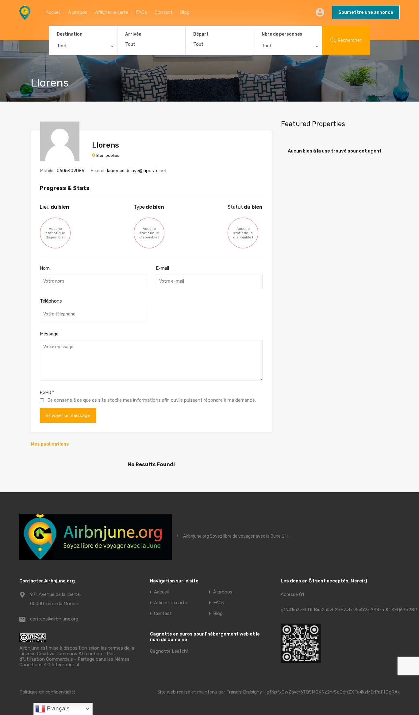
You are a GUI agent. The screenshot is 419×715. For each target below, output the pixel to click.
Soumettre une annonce (365, 12)
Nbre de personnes (282, 34)
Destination (70, 34)
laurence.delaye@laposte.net (137, 170)
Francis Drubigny (244, 692)
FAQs (141, 12)
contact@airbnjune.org (54, 619)
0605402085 (70, 170)
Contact (163, 12)
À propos (77, 12)
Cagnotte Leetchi (169, 651)
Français (57, 708)
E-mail (162, 268)
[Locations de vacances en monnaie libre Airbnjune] (24, 17)
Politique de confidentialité (47, 692)
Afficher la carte (111, 12)
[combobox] (83, 47)
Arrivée (133, 34)
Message (49, 334)
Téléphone (51, 301)
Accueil (53, 12)
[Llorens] (59, 158)
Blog (185, 12)
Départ (201, 34)
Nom (45, 268)
